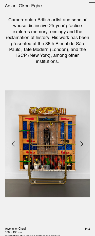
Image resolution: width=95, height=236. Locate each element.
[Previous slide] (13, 144)
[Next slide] (81, 144)
